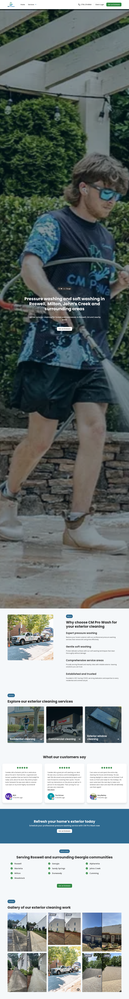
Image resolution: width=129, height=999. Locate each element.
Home (23, 4)
